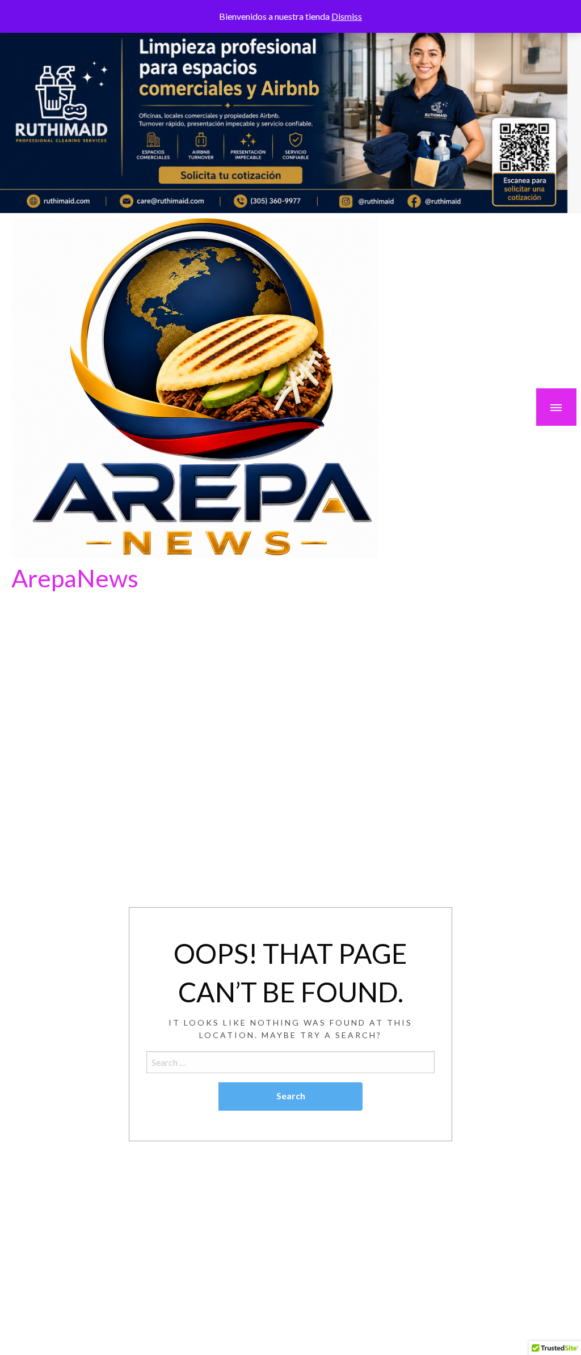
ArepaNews (74, 577)
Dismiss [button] (346, 16)
